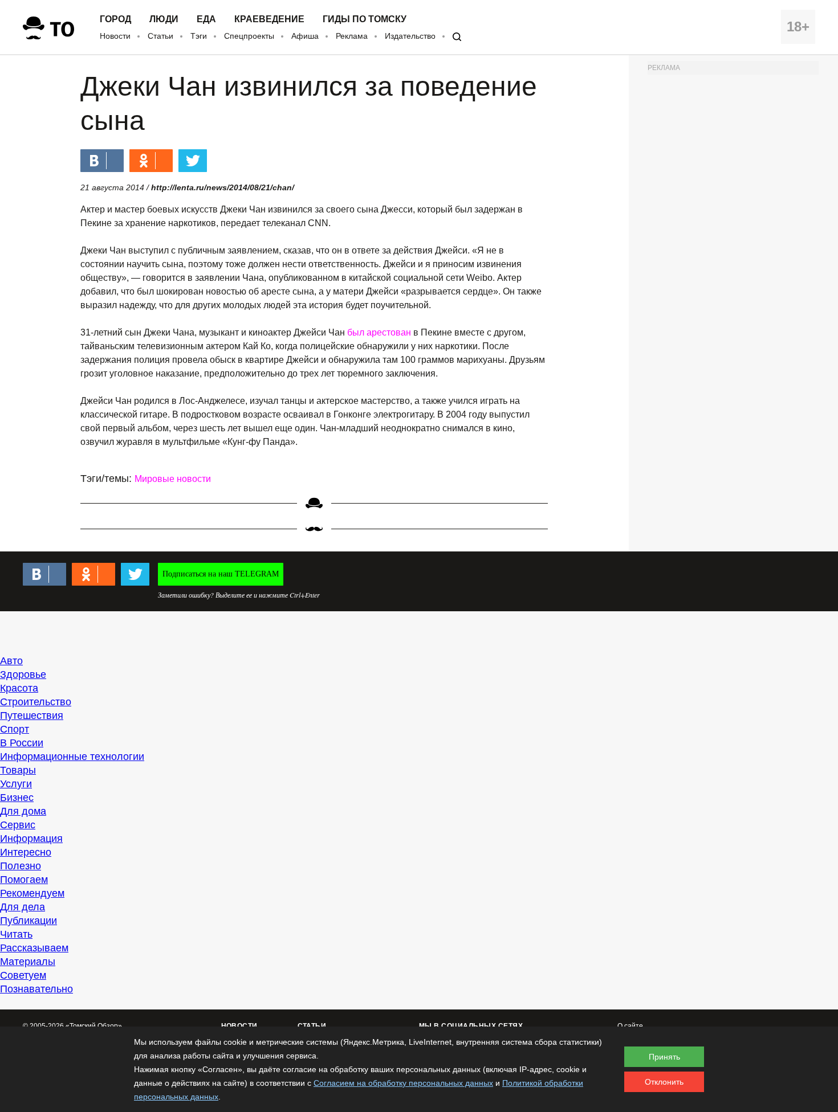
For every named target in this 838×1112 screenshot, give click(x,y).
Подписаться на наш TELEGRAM (220, 574)
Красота (19, 688)
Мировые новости (173, 479)
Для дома (23, 811)
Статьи (160, 35)
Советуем (23, 975)
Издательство (410, 35)
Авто (11, 661)
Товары (18, 770)
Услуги (16, 784)
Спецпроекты (249, 35)
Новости (115, 35)
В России (21, 743)
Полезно (20, 866)
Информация (31, 838)
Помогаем (24, 879)
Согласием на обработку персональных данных (403, 1083)
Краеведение (269, 19)
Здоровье (23, 674)
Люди (163, 19)
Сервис (17, 825)
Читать (16, 934)
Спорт (14, 729)
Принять (664, 1056)
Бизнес (17, 797)
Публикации (28, 920)
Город (115, 19)
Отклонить (664, 1081)
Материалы (27, 961)
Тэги (198, 35)
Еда (206, 19)
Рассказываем (34, 948)
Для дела (22, 907)
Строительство (35, 702)
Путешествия (31, 715)
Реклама (352, 35)
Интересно (25, 852)
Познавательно (36, 989)
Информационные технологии (72, 756)
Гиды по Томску (364, 19)
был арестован (379, 332)
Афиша (305, 35)
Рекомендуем (32, 893)
